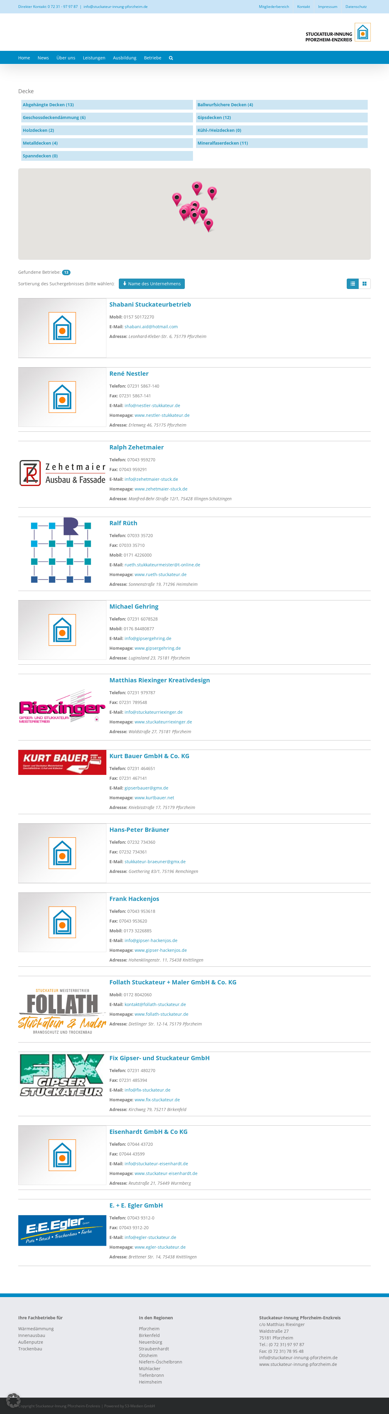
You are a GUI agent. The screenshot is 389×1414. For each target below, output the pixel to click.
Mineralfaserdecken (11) (223, 143)
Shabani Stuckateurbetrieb (150, 304)
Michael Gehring (133, 606)
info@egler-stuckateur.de (150, 1237)
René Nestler (129, 373)
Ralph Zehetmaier (136, 447)
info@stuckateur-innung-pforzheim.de (116, 6)
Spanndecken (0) (40, 156)
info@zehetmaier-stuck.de (151, 479)
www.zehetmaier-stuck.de (161, 489)
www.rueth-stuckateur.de (161, 574)
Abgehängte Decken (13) (48, 104)
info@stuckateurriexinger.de (154, 712)
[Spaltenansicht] (365, 284)
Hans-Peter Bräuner (139, 829)
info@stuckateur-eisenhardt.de (156, 1163)
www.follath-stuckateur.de (161, 1014)
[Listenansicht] (353, 284)
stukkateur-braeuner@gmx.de (155, 861)
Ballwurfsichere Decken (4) (225, 104)
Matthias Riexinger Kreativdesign (159, 680)
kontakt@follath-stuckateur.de (155, 1004)
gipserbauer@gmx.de (146, 788)
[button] (171, 57)
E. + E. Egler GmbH (136, 1205)
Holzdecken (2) (38, 130)
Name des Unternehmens (154, 284)
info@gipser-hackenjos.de (151, 940)
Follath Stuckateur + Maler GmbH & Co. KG (172, 982)
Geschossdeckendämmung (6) (54, 117)
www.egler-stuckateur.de (160, 1247)
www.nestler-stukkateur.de (162, 415)
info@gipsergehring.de (148, 638)
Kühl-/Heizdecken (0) (219, 130)
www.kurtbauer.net (154, 797)
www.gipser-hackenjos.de (161, 950)
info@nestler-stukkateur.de (152, 405)
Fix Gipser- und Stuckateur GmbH (159, 1058)
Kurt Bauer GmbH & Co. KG (149, 756)
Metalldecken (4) (40, 143)
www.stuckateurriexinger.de (163, 722)
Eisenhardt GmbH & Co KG (148, 1131)
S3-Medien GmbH (140, 1406)
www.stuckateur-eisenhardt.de (166, 1173)
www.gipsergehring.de (158, 648)
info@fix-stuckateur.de (147, 1090)
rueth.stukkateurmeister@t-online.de (162, 565)
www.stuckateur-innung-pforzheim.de (298, 1364)
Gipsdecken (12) (214, 117)
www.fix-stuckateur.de (157, 1100)
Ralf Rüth (123, 523)
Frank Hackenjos (134, 899)
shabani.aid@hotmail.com (151, 326)
